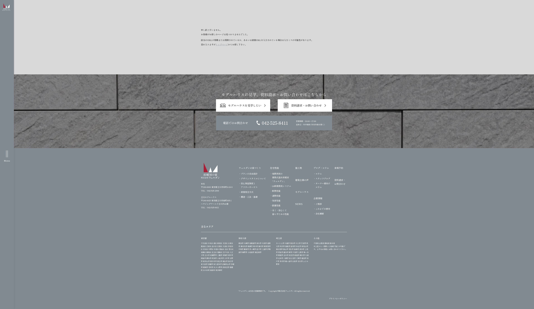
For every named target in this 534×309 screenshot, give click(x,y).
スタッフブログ (323, 178)
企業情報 (317, 198)
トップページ (222, 44)
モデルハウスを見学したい (244, 105)
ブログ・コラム (321, 168)
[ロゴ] (210, 170)
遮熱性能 (276, 195)
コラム (319, 173)
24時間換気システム (281, 186)
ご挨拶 (319, 203)
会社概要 (320, 213)
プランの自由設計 (249, 173)
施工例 (298, 168)
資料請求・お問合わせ (339, 182)
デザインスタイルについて (253, 178)
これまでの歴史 (323, 208)
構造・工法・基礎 (249, 196)
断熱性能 (276, 190)
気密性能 (276, 200)
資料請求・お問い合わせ (306, 105)
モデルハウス (302, 192)
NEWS (298, 204)
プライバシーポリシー (338, 298)
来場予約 (338, 168)
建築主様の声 (302, 180)
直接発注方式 (247, 192)
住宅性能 (274, 168)
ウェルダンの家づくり (250, 168)
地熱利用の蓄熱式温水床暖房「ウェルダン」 (280, 177)
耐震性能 (276, 205)
